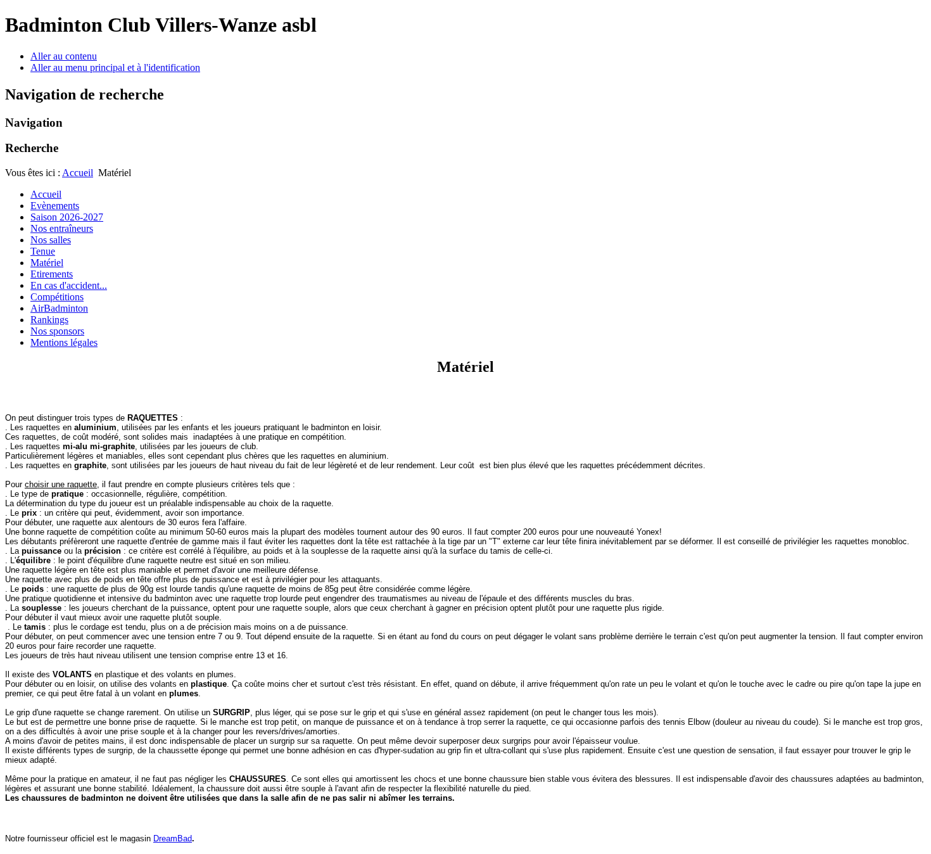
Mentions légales (64, 342)
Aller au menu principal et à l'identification (115, 67)
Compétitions (57, 296)
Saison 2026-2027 (66, 217)
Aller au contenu (63, 56)
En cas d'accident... (68, 285)
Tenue (42, 251)
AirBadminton (59, 308)
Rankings (49, 319)
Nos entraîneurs (61, 228)
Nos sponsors (57, 331)
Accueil (77, 172)
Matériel (46, 262)
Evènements (54, 205)
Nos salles (50, 239)
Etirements (51, 274)
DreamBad (172, 838)
